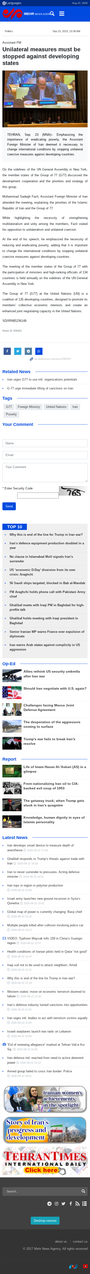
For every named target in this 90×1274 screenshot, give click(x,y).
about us (61, 1241)
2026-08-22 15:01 (34, 903)
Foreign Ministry (29, 407)
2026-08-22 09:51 (21, 1075)
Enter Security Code (17, 488)
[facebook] (70, 1203)
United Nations (56, 407)
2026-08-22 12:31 (21, 969)
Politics (9, 31)
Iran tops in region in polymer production (35, 885)
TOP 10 (14, 526)
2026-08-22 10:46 (27, 1049)
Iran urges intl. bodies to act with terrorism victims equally (47, 1018)
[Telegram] (50, 1203)
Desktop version (45, 1220)
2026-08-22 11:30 (21, 1009)
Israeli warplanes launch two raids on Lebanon (39, 1031)
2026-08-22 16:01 (33, 876)
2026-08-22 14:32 (21, 916)
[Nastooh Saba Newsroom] (71, 1266)
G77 (9, 407)
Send (9, 506)
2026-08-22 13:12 (21, 929)
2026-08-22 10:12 (30, 1062)
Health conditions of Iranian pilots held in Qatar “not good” (47, 951)
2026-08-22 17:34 (37, 850)
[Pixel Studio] (83, 1266)
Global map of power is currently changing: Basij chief (44, 912)
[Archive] (85, 1203)
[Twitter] (63, 1203)
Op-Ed (8, 663)
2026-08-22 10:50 (21, 1036)
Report (9, 759)
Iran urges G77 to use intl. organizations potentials (42, 379)
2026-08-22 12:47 (21, 956)
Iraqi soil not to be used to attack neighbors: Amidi (42, 965)
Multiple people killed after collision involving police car (45, 925)
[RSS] (78, 1203)
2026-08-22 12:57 (30, 943)
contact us (80, 1241)
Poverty (11, 414)
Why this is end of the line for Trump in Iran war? (46, 534)
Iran (75, 407)
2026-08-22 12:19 (21, 982)
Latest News (15, 837)
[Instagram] (57, 1203)
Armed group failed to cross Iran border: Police (39, 1071)
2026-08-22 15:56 (21, 890)
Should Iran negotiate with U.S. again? (55, 688)
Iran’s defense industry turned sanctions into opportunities (47, 1005)
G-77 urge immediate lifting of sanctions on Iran (40, 388)
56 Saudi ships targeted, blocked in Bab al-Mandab (47, 583)
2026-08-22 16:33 (27, 863)
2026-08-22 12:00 (30, 996)
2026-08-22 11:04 (21, 1022)
